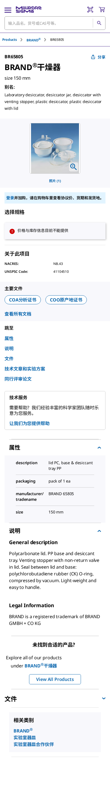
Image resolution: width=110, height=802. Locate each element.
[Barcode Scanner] (90, 9)
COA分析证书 (22, 300)
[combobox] (55, 23)
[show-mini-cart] (101, 9)
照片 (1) (55, 180)
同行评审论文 (18, 379)
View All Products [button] (55, 679)
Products (9, 39)
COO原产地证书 (66, 300)
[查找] (99, 23)
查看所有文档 (18, 314)
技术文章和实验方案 (25, 369)
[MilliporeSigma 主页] (28, 9)
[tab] (14, 39)
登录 (10, 197)
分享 (101, 57)
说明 (9, 348)
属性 (9, 338)
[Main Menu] (8, 10)
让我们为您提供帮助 (29, 423)
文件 (9, 359)
